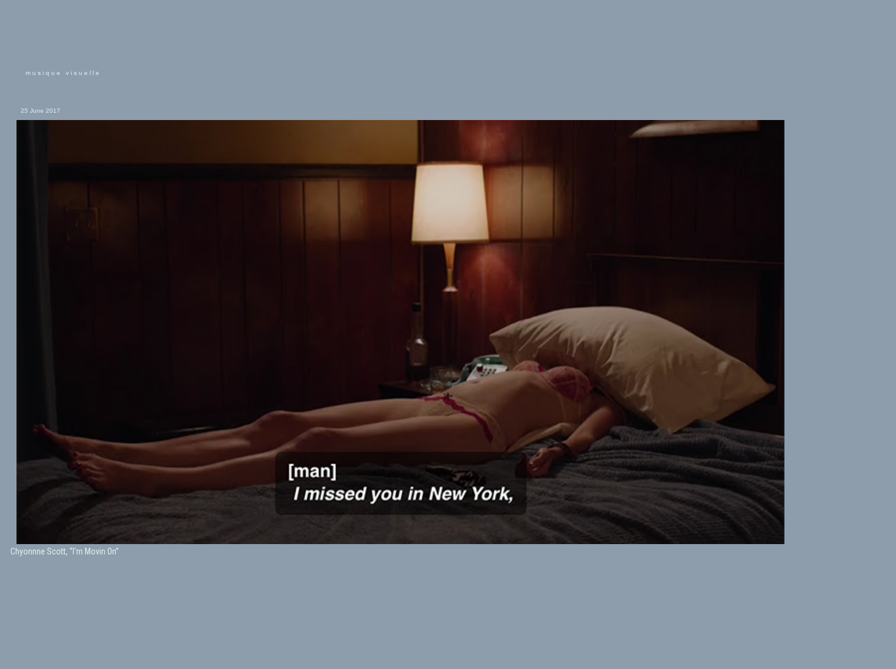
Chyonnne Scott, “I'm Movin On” (64, 551)
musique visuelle (63, 72)
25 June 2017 (40, 110)
